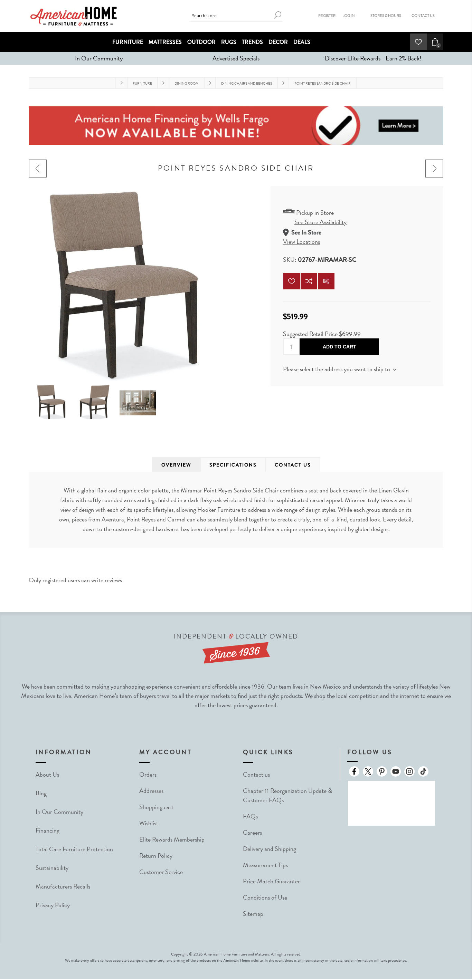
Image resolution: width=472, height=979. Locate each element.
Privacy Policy (53, 905)
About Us (47, 774)
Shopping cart (156, 807)
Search (277, 15)
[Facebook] (354, 771)
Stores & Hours (385, 16)
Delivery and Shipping (269, 848)
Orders (148, 774)
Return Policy (155, 855)
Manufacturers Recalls (63, 886)
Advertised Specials (236, 58)
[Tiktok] (423, 771)
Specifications (233, 464)
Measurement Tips (265, 865)
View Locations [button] (301, 241)
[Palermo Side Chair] (38, 168)
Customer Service (161, 871)
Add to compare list (309, 281)
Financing (47, 830)
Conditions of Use (265, 897)
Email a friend (326, 281)
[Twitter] (368, 771)
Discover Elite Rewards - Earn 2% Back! (373, 58)
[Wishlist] (418, 41)
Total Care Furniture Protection (74, 849)
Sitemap (253, 913)
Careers (252, 832)
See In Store (306, 232)
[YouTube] (396, 771)
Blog (41, 793)
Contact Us (423, 16)
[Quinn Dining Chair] (434, 168)
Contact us (256, 774)
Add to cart (339, 346)
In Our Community (99, 58)
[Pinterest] (382, 771)
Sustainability (52, 867)
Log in (348, 16)
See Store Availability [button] (320, 222)
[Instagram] (409, 771)
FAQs (250, 816)
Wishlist (148, 823)
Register (327, 16)
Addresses (151, 790)
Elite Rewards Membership (172, 839)
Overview (176, 464)
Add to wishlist (291, 281)
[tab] (176, 464)
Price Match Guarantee (272, 881)
